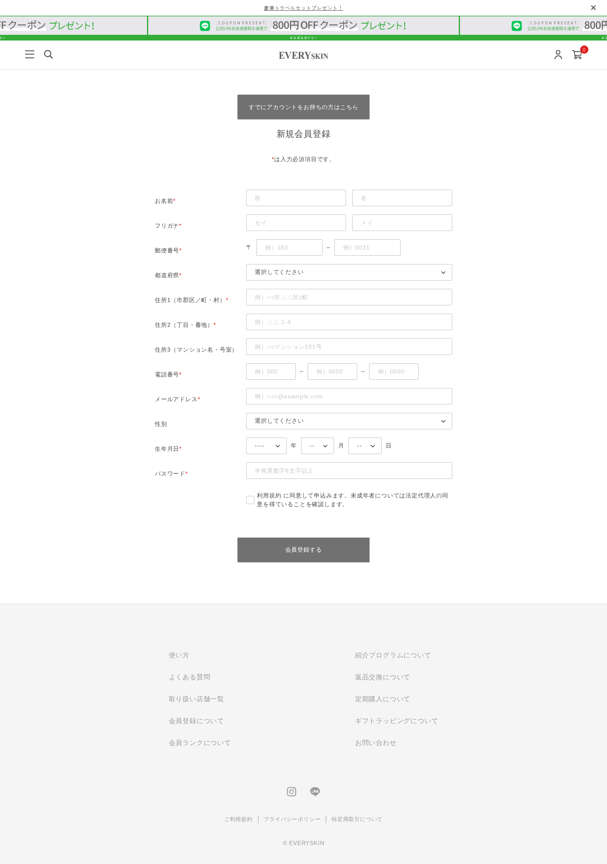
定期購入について (382, 698)
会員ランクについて (200, 742)
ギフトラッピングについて (397, 720)
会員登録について (196, 720)
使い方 (179, 655)
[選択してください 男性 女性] (349, 421)
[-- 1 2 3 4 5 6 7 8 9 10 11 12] (317, 446)
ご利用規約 (238, 819)
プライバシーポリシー (291, 819)
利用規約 (269, 495)
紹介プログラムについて (393, 655)
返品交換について (382, 677)
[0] (577, 55)
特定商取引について (357, 819)
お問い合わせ (376, 742)
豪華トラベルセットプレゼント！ (303, 7)
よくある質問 (190, 677)
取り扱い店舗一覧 (196, 698)
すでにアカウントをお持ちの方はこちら (303, 107)
